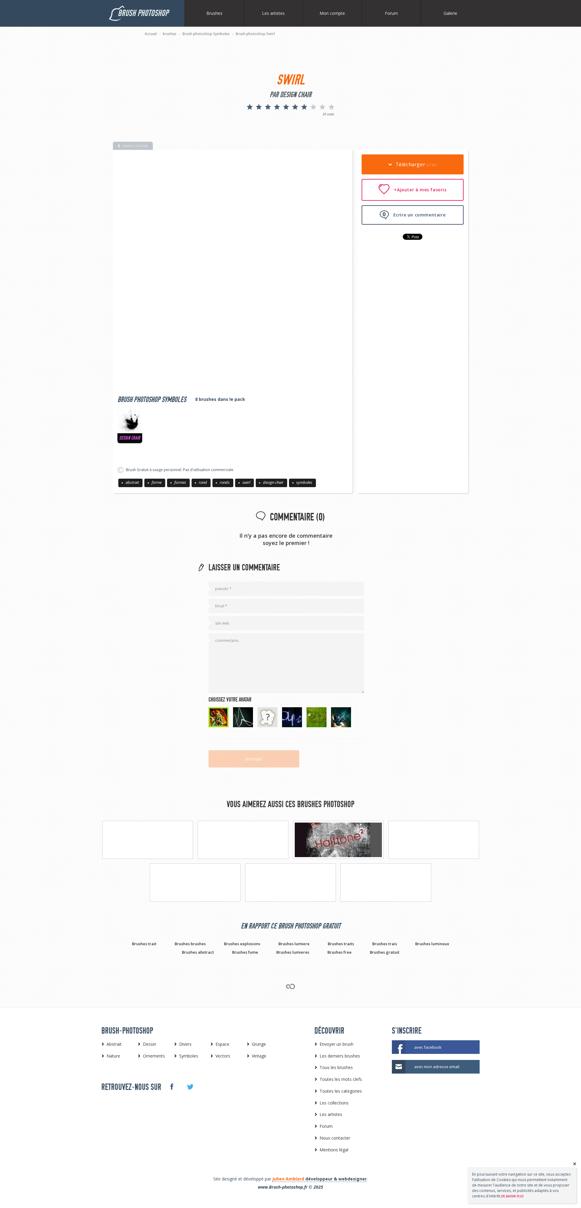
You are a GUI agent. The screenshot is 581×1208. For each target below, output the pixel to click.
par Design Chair (290, 95)
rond (203, 482)
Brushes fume (245, 952)
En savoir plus (512, 1196)
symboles (304, 482)
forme (157, 482)
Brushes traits (341, 943)
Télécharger (415, 164)
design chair (273, 482)
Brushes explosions (242, 943)
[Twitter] (189, 1087)
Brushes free (339, 952)
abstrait (132, 482)
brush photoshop (143, 13)
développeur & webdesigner (319, 1179)
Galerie (450, 13)
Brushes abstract (198, 952)
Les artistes (273, 13)
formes (180, 482)
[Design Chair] (129, 420)
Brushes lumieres (292, 952)
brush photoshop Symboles (151, 399)
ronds (225, 482)
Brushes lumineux (432, 943)
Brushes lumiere (294, 943)
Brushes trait (144, 943)
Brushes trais (384, 943)
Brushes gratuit (384, 952)
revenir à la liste (135, 145)
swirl (246, 482)
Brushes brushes (190, 943)
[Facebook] (171, 1086)
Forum (391, 13)
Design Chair (129, 438)
